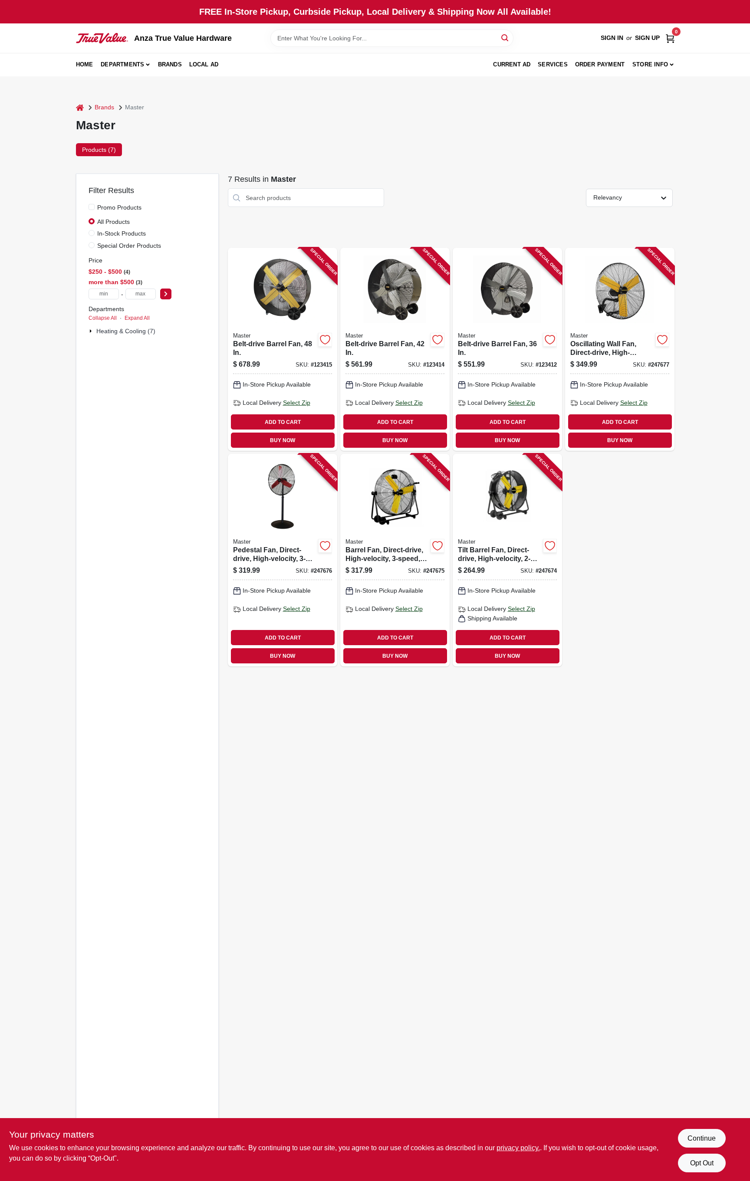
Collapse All (103, 318)
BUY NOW (282, 440)
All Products (113, 222)
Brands (170, 64)
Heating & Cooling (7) (125, 331)
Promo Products (119, 207)
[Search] (505, 37)
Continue (702, 1138)
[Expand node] (91, 331)
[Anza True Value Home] (102, 38)
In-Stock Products (121, 233)
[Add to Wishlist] (325, 340)
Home (84, 64)
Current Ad (511, 64)
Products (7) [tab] (99, 149)
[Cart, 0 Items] (670, 38)
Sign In (612, 37)
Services (553, 64)
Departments (122, 64)
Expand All (137, 318)
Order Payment (600, 64)
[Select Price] (165, 294)
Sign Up (647, 37)
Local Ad (204, 64)
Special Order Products (129, 245)
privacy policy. (518, 1147)
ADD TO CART (283, 422)
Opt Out (702, 1163)
